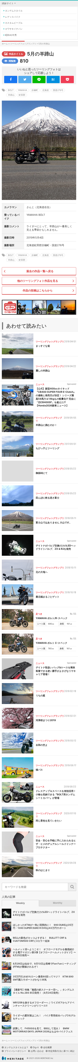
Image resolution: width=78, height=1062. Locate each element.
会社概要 (47, 1047)
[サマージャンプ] (68, 307)
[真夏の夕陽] (39, 307)
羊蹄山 (11, 95)
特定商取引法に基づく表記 (61, 1051)
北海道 (45, 90)
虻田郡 (22, 95)
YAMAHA (22, 90)
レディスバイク (12, 16)
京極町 (34, 90)
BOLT (11, 90)
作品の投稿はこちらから (38, 290)
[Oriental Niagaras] (54, 307)
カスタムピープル (13, 22)
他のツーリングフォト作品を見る (37, 281)
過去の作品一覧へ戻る (40, 271)
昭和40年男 (11, 35)
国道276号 (58, 90)
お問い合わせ (37, 1051)
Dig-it (36, 1047)
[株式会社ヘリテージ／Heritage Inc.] (13, 1058)
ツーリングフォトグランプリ (23, 43)
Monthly (57, 902)
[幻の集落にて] (25, 307)
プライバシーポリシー (15, 1051)
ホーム (5, 43)
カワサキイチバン (13, 28)
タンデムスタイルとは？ (16, 1047)
